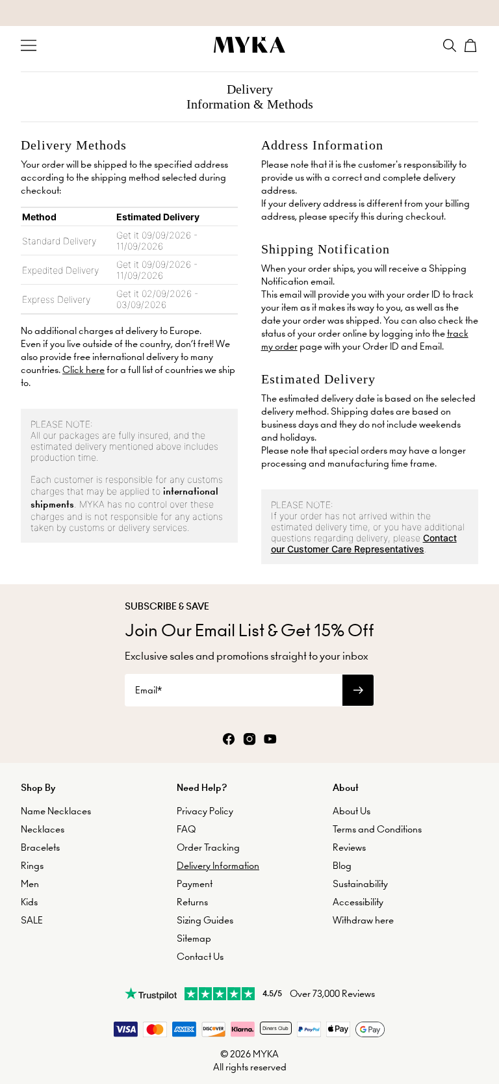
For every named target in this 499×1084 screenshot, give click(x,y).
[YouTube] (270, 739)
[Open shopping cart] (470, 45)
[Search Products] (449, 45)
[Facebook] (228, 739)
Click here (83, 370)
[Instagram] (249, 739)
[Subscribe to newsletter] (358, 690)
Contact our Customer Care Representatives (364, 543)
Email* (148, 690)
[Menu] (28, 45)
